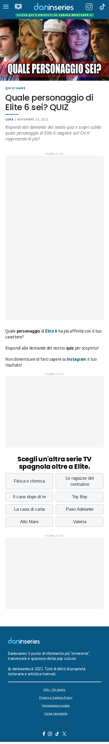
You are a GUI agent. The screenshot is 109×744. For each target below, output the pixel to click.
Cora (9, 119)
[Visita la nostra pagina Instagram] (50, 734)
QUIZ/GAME (15, 88)
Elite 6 (51, 331)
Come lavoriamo (55, 713)
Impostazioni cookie (56, 705)
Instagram (76, 359)
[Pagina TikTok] (102, 6)
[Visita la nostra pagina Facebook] (44, 734)
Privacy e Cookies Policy (55, 697)
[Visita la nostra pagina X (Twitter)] (64, 734)
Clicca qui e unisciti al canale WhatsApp (55, 15)
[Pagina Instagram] (89, 6)
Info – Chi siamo (54, 689)
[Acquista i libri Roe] (18, 6)
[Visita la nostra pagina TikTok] (57, 734)
